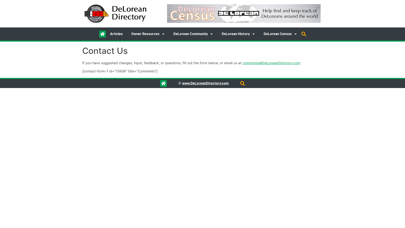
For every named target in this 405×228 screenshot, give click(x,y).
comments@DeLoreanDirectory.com (271, 63)
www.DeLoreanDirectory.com (205, 83)
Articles (116, 34)
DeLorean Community (190, 34)
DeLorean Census (278, 34)
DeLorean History (236, 34)
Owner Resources (145, 34)
